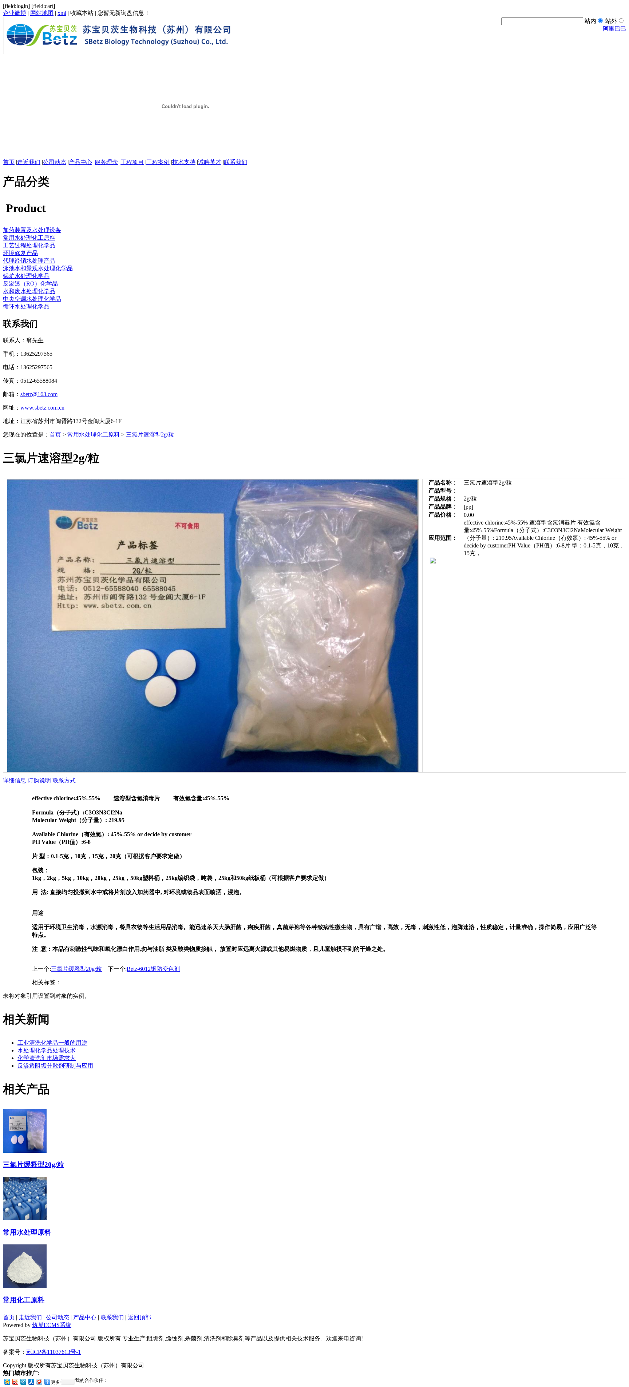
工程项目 (132, 162)
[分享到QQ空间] (7, 1381)
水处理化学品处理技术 (46, 1050)
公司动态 (54, 162)
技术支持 (183, 162)
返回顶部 (139, 1317)
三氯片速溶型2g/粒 (150, 434)
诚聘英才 (209, 162)
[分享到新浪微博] (15, 1381)
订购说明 (39, 780)
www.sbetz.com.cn (42, 407)
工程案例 (158, 162)
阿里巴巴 (614, 28)
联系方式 (64, 780)
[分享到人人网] (31, 1381)
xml (62, 13)
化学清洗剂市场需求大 (46, 1058)
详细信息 (14, 780)
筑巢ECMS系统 (51, 1325)
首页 (9, 162)
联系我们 (235, 162)
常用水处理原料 (27, 1232)
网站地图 (42, 13)
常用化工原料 (23, 1300)
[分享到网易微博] (39, 1381)
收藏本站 (82, 13)
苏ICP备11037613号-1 (53, 1352)
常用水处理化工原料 (93, 434)
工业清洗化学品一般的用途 (52, 1043)
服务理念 (106, 162)
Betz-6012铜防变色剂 (153, 969)
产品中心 (80, 162)
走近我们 (28, 162)
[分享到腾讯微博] (23, 1381)
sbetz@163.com (39, 394)
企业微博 (14, 13)
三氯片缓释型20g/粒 (76, 969)
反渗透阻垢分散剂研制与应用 (55, 1066)
